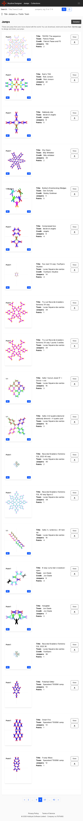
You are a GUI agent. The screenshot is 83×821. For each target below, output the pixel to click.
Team (26, 14)
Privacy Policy (33, 813)
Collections (35, 3)
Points (21, 14)
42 (54, 800)
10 (45, 800)
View (74, 37)
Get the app (76, 27)
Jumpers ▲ (13, 14)
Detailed (76, 22)
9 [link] (40, 800)
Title (6, 14)
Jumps (26, 3)
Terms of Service (48, 813)
